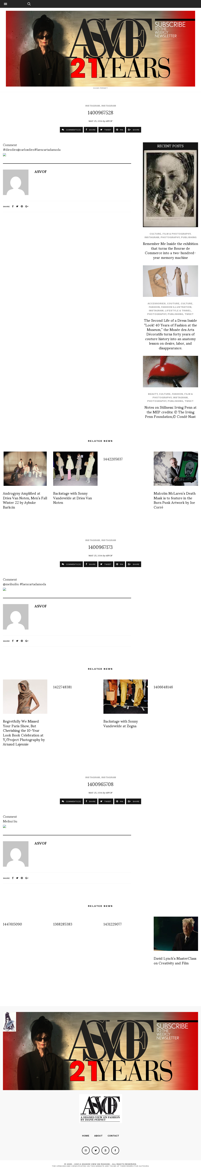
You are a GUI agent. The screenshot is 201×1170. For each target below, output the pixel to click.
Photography (170, 237)
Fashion (154, 307)
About (98, 1135)
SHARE (91, 130)
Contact (113, 1135)
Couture (173, 303)
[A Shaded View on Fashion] (100, 49)
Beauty (153, 394)
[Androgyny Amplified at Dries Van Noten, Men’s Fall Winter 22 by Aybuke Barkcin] (25, 469)
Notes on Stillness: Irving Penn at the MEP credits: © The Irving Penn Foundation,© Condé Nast (170, 411)
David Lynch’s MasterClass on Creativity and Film (175, 960)
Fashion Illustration (176, 307)
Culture (155, 233)
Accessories (157, 303)
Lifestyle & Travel (178, 310)
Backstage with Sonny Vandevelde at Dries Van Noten (72, 497)
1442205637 (113, 459)
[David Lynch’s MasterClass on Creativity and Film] (176, 934)
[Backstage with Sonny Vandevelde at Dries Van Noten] (75, 469)
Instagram (92, 105)
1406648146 (163, 686)
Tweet (189, 314)
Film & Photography (177, 233)
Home (85, 1135)
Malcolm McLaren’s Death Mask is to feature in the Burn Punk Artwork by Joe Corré (175, 500)
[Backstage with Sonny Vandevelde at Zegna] (125, 696)
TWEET (107, 130)
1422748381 (62, 686)
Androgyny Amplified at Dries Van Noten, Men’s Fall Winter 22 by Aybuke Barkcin (25, 500)
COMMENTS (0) (73, 130)
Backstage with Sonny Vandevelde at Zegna (120, 723)
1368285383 (62, 924)
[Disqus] (67, 267)
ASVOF (109, 121)
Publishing (188, 237)
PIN (121, 130)
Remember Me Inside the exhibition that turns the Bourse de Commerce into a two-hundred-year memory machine (170, 250)
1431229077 (112, 924)
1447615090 (12, 924)
